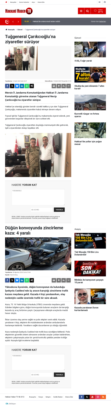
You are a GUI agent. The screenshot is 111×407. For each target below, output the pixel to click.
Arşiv (33, 2)
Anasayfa (11, 29)
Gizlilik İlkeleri (58, 397)
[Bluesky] (17, 86)
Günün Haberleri (24, 2)
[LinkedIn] (22, 86)
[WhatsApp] (27, 86)
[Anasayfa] (6, 2)
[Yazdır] (54, 86)
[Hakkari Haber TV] (19, 11)
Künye (41, 397)
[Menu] (81, 11)
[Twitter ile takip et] (87, 397)
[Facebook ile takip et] (81, 397)
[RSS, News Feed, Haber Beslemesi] (103, 397)
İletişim (48, 397)
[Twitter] (12, 86)
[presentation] (13, 21)
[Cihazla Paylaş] (31, 86)
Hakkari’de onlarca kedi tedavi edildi (46, 21)
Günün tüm (98, 21)
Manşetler (13, 2)
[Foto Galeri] (105, 2)
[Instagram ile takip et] (97, 397)
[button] (59, 86)
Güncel (19, 29)
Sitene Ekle (41, 2)
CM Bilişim (12, 404)
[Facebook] (7, 86)
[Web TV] (99, 2)
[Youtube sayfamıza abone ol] (92, 397)
